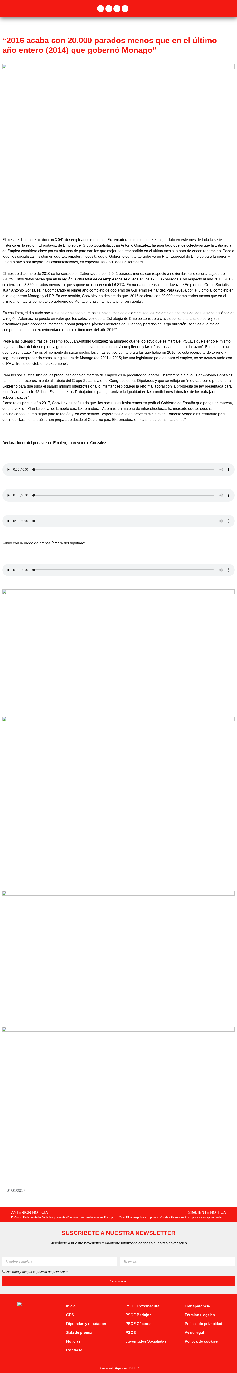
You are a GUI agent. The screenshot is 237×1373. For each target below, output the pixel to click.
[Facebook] (100, 8)
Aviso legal (194, 1333)
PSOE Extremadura (142, 1306)
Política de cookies (201, 1341)
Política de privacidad (203, 1324)
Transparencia (197, 1306)
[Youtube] (125, 8)
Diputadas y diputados (86, 1324)
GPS (70, 1315)
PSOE (130, 1333)
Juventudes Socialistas (145, 1341)
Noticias (73, 1341)
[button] (231, 8)
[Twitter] (108, 8)
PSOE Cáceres (138, 1324)
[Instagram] (116, 8)
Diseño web (119, 1368)
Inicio (71, 1306)
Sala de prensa (79, 1333)
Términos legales (200, 1315)
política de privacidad (52, 1272)
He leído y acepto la (37, 1272)
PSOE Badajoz (138, 1315)
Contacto (74, 1350)
